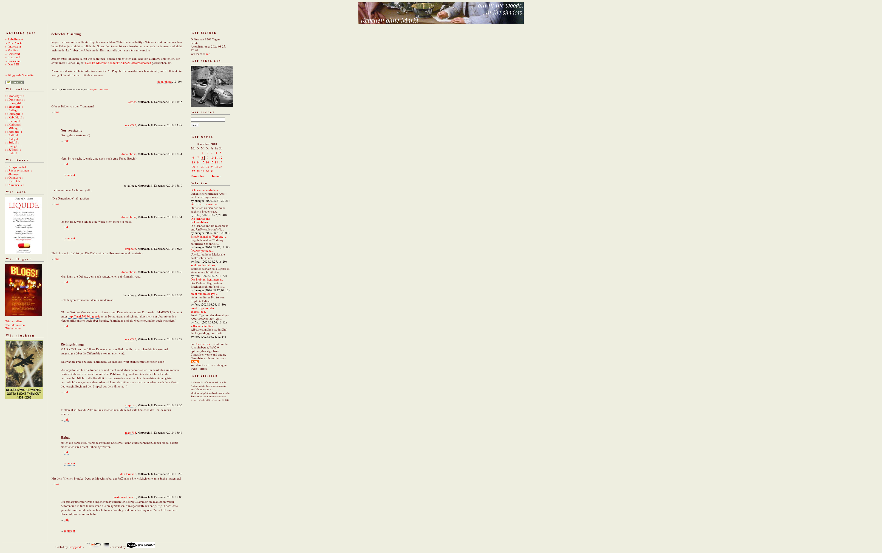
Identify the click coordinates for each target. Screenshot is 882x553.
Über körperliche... (202, 251)
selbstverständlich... (203, 326)
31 (212, 171)
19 (220, 162)
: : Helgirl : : (12, 153)
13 (193, 162)
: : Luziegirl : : (14, 114)
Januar (216, 176)
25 (216, 167)
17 (212, 162)
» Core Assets (13, 43)
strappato (130, 249)
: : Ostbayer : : (14, 177)
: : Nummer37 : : (15, 185)
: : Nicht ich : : (14, 181)
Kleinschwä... (203, 344)
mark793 (130, 125)
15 (202, 162)
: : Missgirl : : (13, 131)
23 (207, 167)
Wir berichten (13, 328)
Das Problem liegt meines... (207, 279)
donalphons (164, 81)
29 (202, 171)
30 (207, 171)
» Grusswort (12, 54)
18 (216, 162)
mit (208, 54)
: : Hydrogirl (13, 124)
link (56, 112)
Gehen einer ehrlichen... (205, 190)
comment (104, 89)
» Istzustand (12, 57)
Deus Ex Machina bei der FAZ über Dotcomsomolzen (118, 63)
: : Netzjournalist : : (17, 167)
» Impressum (13, 46)
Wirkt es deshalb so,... (204, 265)
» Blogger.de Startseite (19, 75)
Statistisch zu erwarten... (205, 204)
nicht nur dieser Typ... (204, 294)
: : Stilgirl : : (12, 142)
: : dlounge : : (13, 174)
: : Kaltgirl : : (13, 139)
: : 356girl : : (13, 149)
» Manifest (12, 50)
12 (220, 157)
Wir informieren (15, 325)
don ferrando (128, 474)
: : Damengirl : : (15, 99)
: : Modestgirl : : (15, 96)
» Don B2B (12, 64)
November (198, 176)
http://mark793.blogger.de (84, 316)
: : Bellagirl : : (14, 110)
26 (220, 167)
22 (202, 167)
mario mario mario (124, 497)
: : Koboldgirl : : (15, 117)
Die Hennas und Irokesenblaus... (200, 220)
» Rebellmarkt (14, 39)
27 (193, 171)
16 (207, 162)
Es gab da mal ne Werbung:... (208, 236)
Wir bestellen (13, 321)
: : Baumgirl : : (14, 121)
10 (212, 157)
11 (216, 157)
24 (212, 167)
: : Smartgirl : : (14, 106)
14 (198, 162)
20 (193, 167)
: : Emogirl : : (13, 146)
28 (198, 171)
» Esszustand (13, 61)
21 (198, 167)
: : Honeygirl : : (14, 103)
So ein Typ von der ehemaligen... (202, 310)
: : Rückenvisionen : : (18, 170)
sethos (132, 102)
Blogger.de (75, 547)
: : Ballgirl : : (13, 135)
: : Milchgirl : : (14, 128)
